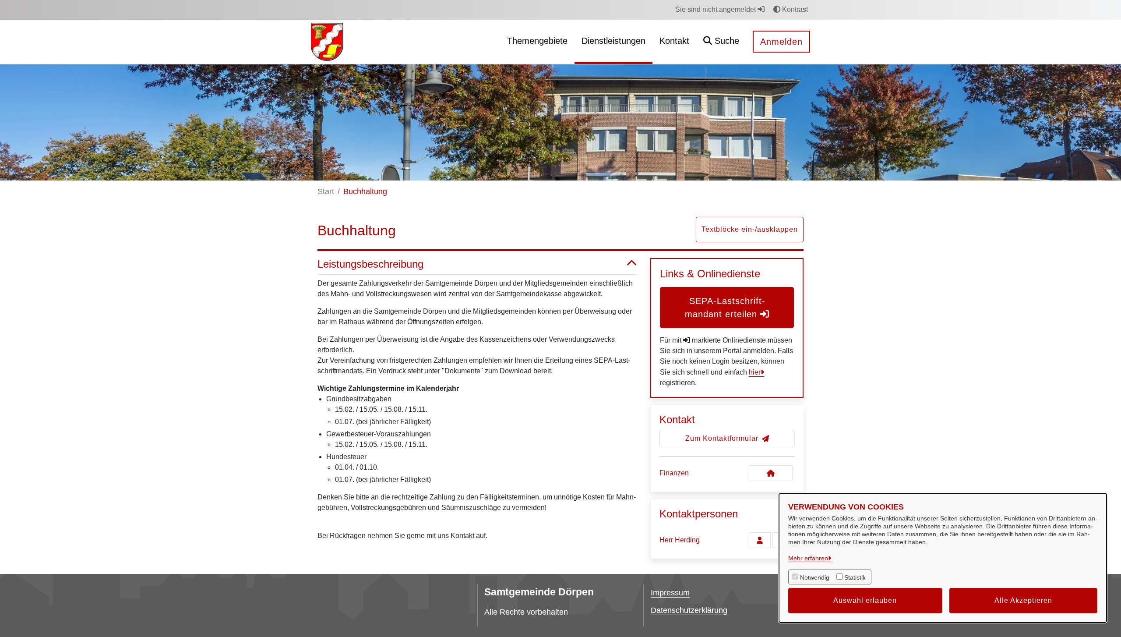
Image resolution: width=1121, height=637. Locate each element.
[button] (721, 42)
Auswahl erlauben (865, 600)
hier (755, 372)
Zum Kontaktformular (721, 438)
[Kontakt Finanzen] (771, 473)
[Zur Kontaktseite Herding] (760, 540)
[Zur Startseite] (327, 41)
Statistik (855, 577)
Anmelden (781, 41)
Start (325, 191)
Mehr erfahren (808, 558)
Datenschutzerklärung (689, 610)
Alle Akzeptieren (1023, 600)
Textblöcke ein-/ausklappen (750, 229)
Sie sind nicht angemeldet (716, 9)
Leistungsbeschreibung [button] (370, 264)
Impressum (670, 592)
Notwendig (814, 577)
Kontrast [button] (794, 9)
